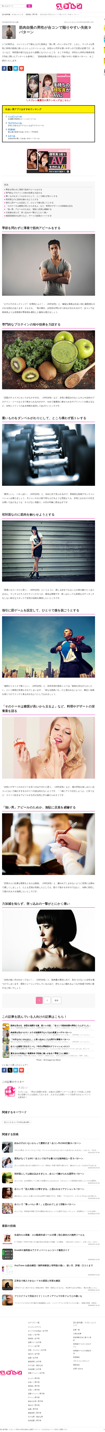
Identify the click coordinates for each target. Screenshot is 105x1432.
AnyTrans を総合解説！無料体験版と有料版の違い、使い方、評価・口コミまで (53, 1265)
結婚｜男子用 (33, 1409)
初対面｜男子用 (31, 14)
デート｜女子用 (34, 1346)
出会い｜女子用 (34, 1335)
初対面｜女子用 (34, 1338)
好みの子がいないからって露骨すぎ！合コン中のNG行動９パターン (47, 1143)
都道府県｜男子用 (34, 1413)
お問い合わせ (78, 1369)
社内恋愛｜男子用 (34, 1420)
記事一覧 (76, 1330)
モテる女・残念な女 (35, 1365)
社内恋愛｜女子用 (34, 1369)
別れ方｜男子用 (34, 1405)
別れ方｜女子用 (34, 1354)
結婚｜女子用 (33, 1358)
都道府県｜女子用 (34, 1362)
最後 (56, 1000)
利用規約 (76, 1357)
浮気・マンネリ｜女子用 (37, 1350)
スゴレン (23, 1087)
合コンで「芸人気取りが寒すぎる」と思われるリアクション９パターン (49, 1189)
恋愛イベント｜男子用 (36, 1394)
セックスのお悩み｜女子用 (38, 1331)
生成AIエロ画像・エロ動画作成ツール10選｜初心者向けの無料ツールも (49, 1235)
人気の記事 (77, 1334)
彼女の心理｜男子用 (35, 1401)
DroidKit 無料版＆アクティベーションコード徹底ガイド (41, 1250)
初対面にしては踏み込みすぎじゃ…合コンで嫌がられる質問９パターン (49, 1174)
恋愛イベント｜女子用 (36, 1373)
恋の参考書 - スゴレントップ (12, 14)
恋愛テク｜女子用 (34, 1342)
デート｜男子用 (34, 1397)
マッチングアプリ (34, 1327)
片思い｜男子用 (34, 1390)
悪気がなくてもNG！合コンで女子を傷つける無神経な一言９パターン (48, 1158)
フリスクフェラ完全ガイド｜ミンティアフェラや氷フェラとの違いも (48, 1296)
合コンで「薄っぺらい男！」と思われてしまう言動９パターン (45, 1204)
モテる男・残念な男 (35, 1417)
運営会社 (76, 1365)
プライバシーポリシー (81, 1361)
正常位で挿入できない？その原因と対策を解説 (37, 1281)
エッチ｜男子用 (34, 1378)
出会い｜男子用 (34, 1382)
